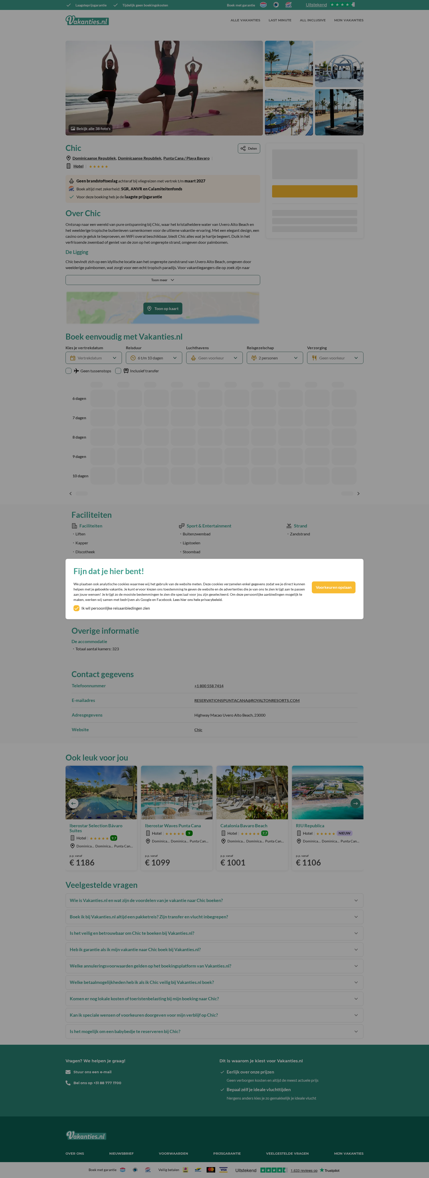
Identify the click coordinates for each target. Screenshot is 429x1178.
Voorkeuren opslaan (334, 587)
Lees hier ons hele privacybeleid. (197, 600)
